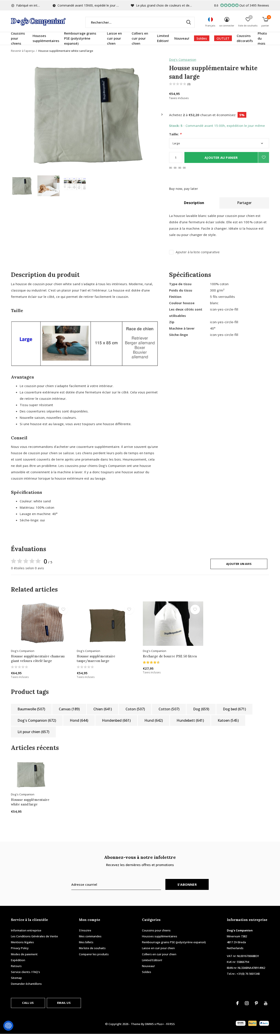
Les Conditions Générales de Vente (34, 936)
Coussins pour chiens (18, 38)
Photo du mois (262, 38)
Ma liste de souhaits (92, 948)
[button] (22, 185)
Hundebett (190, 720)
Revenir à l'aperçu (23, 51)
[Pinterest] (256, 1003)
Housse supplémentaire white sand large (30, 802)
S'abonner (187, 884)
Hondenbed (116, 720)
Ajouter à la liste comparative (198, 252)
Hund (153, 720)
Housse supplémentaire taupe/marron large (96, 658)
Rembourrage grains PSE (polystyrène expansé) (80, 38)
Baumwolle (31, 709)
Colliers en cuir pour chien (140, 38)
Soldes (201, 38)
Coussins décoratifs (245, 38)
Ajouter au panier (221, 157)
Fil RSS (170, 1024)
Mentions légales (22, 942)
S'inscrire (85, 930)
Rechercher (188, 22)
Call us (28, 1003)
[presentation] (162, 114)
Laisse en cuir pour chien (114, 38)
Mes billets (86, 942)
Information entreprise (26, 930)
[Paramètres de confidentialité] (8, 1026)
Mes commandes (90, 936)
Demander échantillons (26, 984)
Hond (79, 720)
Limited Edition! (163, 38)
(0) (189, 84)
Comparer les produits (94, 954)
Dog (201, 709)
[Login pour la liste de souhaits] (263, 157)
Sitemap (16, 978)
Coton (135, 709)
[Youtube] (265, 1003)
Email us (63, 1003)
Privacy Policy (20, 948)
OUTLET (223, 38)
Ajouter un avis (239, 564)
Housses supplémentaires (46, 38)
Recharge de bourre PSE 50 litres (170, 656)
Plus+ (160, 1024)
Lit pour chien (33, 731)
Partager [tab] (244, 202)
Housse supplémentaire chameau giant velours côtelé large (38, 658)
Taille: (175, 134)
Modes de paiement (24, 954)
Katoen (228, 720)
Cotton (169, 709)
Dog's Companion (182, 59)
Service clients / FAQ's (25, 972)
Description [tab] (194, 202)
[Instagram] (247, 1003)
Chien (102, 709)
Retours (16, 966)
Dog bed (234, 709)
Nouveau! (181, 38)
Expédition (18, 960)
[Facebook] (237, 1003)
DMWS (149, 1024)
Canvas (69, 709)
